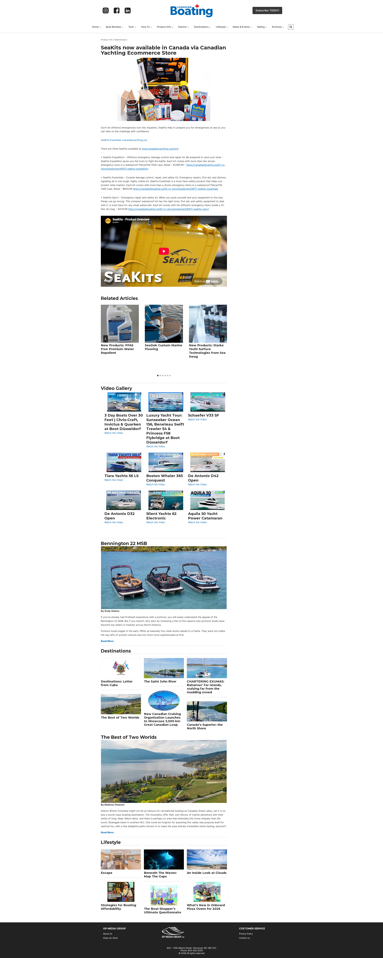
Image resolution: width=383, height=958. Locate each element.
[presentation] (120, 324)
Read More (107, 641)
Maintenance (121, 39)
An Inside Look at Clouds (207, 873)
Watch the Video (113, 433)
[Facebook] (116, 10)
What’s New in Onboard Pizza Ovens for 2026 (206, 907)
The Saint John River (160, 681)
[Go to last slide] (105, 338)
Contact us (244, 938)
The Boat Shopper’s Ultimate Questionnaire (162, 910)
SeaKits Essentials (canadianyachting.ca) (124, 140)
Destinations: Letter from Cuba (117, 683)
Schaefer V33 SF (203, 415)
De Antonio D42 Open (203, 478)
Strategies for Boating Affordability (118, 907)
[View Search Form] (291, 27)
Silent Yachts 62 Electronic (161, 515)
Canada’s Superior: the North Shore (205, 726)
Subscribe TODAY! (267, 10)
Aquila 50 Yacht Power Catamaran (205, 515)
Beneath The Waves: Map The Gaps (160, 874)
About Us (107, 933)
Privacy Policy (246, 933)
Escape (106, 873)
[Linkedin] (127, 10)
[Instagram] (105, 10)
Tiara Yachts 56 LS (121, 476)
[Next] (222, 338)
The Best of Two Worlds (120, 717)
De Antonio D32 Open (119, 515)
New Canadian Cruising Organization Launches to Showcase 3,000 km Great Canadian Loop (162, 719)
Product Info (107, 39)
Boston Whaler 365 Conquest (164, 478)
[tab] (158, 375)
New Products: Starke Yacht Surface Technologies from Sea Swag (207, 351)
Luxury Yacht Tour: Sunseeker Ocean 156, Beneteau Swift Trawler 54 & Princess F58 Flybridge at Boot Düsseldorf (165, 428)
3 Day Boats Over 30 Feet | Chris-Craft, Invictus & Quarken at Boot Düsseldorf (123, 422)
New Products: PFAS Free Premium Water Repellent (117, 349)
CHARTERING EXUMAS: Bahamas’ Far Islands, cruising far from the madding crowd (205, 687)
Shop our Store (110, 938)
